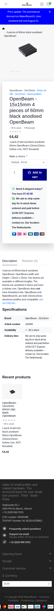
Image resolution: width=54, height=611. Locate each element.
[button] (6, 4)
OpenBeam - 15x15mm (22, 90)
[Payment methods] (4, 607)
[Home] (3, 28)
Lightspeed (41, 600)
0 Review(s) (29, 128)
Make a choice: (18, 156)
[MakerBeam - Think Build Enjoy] (27, 4)
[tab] (30, 261)
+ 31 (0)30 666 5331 (13, 512)
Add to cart (37, 175)
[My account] (42, 4)
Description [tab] (9, 261)
